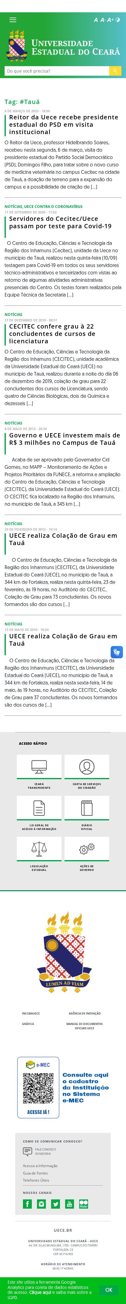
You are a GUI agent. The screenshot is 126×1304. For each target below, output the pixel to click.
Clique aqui (40, 1292)
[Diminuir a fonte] (103, 19)
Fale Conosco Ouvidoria (45, 1151)
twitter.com (55, 1204)
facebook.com (27, 1204)
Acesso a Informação (40, 1165)
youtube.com (69, 1204)
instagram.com (41, 1204)
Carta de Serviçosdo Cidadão (87, 785)
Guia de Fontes (35, 1172)
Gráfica (28, 1024)
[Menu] (12, 20)
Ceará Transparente (39, 785)
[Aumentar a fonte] (110, 19)
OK (109, 1290)
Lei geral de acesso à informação (39, 827)
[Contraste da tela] (117, 19)
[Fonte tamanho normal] (95, 19)
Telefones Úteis (36, 1180)
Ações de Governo (87, 867)
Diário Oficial (87, 827)
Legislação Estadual (39, 867)
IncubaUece (31, 1013)
